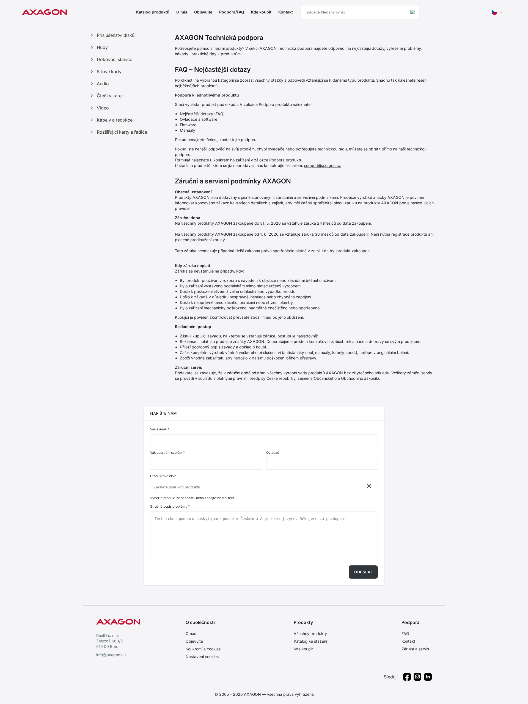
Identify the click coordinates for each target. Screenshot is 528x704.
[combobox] (258, 487)
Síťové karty (109, 71)
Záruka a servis (415, 649)
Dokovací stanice (114, 59)
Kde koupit (261, 12)
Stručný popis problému (170, 506)
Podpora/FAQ (231, 12)
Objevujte (203, 12)
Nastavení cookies (202, 656)
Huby (102, 47)
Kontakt (285, 12)
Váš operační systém (167, 452)
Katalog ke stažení (310, 641)
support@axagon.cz (322, 165)
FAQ (405, 633)
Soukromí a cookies (203, 649)
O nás (181, 12)
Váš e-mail (159, 429)
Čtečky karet (110, 95)
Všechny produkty (310, 633)
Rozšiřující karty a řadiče (122, 132)
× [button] (369, 486)
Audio (103, 83)
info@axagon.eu (111, 654)
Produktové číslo (163, 476)
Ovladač (272, 452)
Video (103, 108)
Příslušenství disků (115, 35)
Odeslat (363, 572)
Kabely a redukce (115, 120)
